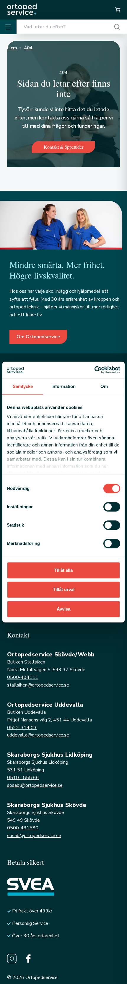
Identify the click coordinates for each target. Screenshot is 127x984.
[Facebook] (28, 958)
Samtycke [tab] (23, 386)
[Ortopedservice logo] (22, 9)
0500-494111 (22, 677)
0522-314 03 (22, 727)
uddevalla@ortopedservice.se (38, 735)
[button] (117, 10)
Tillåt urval (63, 589)
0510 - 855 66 (23, 777)
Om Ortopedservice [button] (38, 337)
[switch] (111, 507)
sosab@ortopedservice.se (34, 835)
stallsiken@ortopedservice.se (38, 685)
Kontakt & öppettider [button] (63, 147)
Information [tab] (63, 386)
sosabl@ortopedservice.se (35, 785)
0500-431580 (22, 828)
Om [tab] (104, 386)
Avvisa (63, 608)
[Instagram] (12, 958)
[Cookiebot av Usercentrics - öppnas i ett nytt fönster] (94, 370)
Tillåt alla (63, 570)
